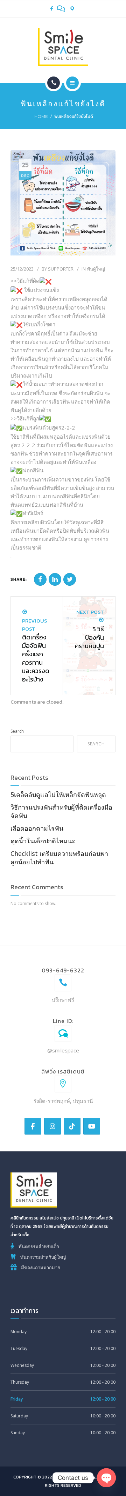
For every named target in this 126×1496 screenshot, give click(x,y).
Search (17, 731)
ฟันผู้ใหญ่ (96, 269)
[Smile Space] (63, 47)
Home (41, 116)
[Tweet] (69, 579)
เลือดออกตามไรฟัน (36, 828)
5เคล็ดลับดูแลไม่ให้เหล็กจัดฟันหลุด (58, 794)
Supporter (61, 269)
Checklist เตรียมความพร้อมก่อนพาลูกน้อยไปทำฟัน (59, 857)
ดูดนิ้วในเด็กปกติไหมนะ (42, 841)
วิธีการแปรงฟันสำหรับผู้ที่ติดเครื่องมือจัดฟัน (61, 811)
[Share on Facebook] (40, 579)
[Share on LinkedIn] (55, 579)
